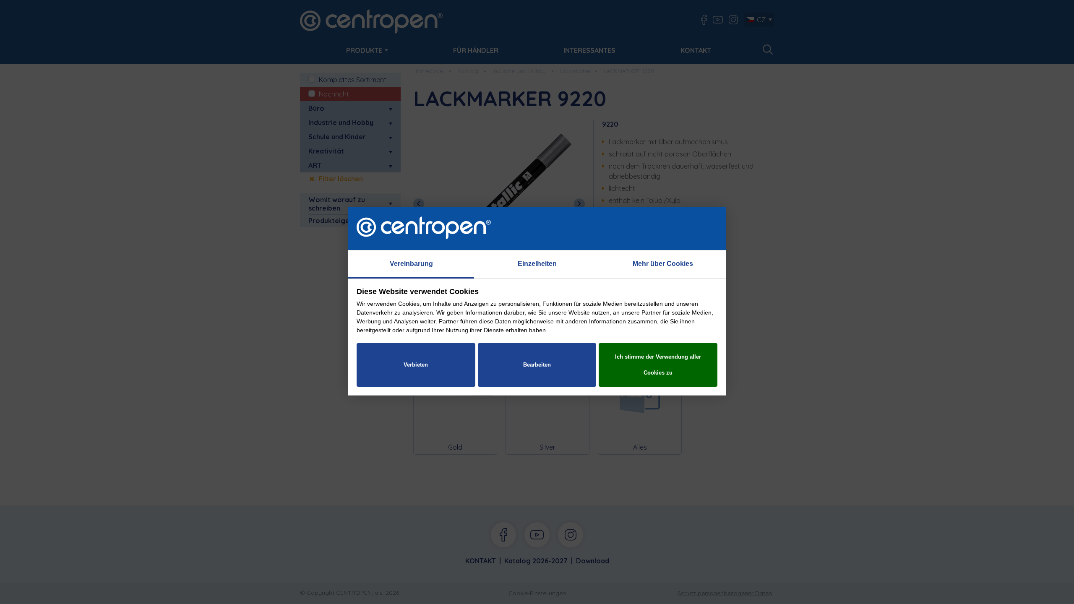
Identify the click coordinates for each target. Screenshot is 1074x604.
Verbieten (416, 365)
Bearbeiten (537, 365)
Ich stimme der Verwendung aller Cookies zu (658, 365)
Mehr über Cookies (663, 263)
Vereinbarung (411, 263)
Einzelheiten (537, 263)
